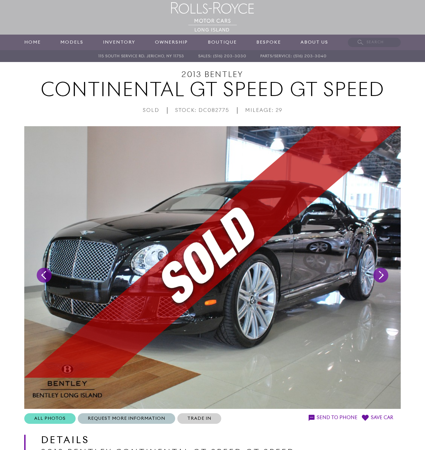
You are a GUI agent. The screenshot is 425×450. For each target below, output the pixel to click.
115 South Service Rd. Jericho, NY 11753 (141, 56)
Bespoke (268, 42)
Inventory (119, 42)
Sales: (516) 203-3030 (222, 56)
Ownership (171, 42)
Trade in (199, 418)
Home (32, 42)
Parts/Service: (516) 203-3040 (293, 56)
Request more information (126, 418)
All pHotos (50, 418)
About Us (314, 42)
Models (71, 42)
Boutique (222, 42)
